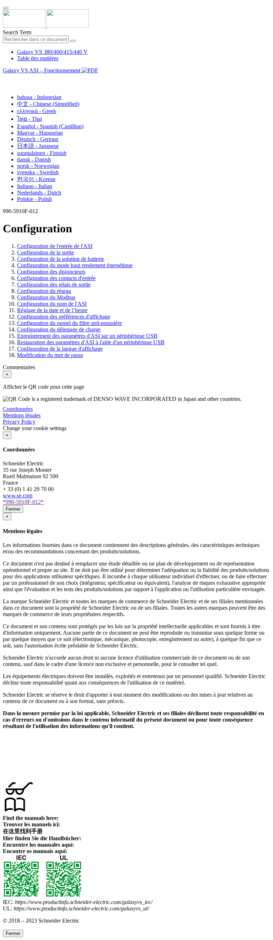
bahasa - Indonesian (39, 97)
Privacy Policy (19, 422)
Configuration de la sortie (45, 252)
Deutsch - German (37, 139)
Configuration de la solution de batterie (60, 259)
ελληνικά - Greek (36, 111)
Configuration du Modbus (46, 297)
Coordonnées (18, 409)
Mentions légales (22, 415)
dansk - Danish (34, 159)
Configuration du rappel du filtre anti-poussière (69, 323)
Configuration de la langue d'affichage (60, 349)
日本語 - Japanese (38, 146)
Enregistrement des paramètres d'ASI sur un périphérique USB (87, 336)
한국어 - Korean (36, 179)
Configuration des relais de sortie (54, 285)
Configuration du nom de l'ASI (52, 304)
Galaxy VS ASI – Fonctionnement (42, 70)
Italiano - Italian (34, 186)
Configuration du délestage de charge (59, 329)
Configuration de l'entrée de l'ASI (54, 246)
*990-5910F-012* (23, 502)
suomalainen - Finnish (41, 153)
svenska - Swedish (38, 172)
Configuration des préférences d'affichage (63, 317)
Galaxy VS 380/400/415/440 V (52, 52)
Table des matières (37, 58)
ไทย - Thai (29, 119)
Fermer (13, 509)
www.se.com (17, 495)
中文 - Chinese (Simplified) (48, 104)
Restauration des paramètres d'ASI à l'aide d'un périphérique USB (91, 342)
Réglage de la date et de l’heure (52, 310)
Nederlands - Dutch (39, 193)
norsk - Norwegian (38, 166)
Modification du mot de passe (50, 355)
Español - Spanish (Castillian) (50, 126)
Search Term (17, 32)
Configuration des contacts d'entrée (56, 278)
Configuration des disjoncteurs (51, 272)
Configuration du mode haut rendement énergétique (75, 265)
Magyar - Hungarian (40, 133)
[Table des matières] (6, 79)
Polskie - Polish (34, 199)
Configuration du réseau (44, 291)
